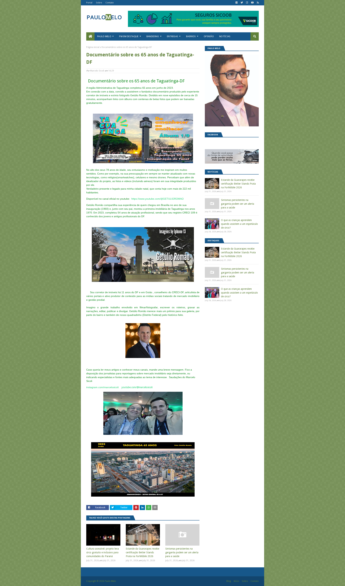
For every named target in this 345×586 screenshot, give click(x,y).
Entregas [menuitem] (172, 36)
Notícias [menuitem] (224, 36)
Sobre (99, 2)
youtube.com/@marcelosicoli (137, 387)
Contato (109, 2)
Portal (89, 2)
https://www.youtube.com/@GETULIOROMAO (157, 198)
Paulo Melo (110, 581)
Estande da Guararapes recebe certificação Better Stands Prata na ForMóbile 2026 (142, 552)
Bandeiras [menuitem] (152, 36)
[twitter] (242, 2)
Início (236, 581)
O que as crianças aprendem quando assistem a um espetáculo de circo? (239, 224)
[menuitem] (90, 36)
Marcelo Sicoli (97, 70)
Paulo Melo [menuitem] (104, 36)
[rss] (257, 2)
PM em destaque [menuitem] (128, 36)
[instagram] (247, 2)
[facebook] (236, 2)
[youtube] (252, 2)
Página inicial (92, 47)
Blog (228, 581)
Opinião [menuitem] (209, 36)
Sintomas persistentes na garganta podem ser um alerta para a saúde (181, 552)
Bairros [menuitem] (191, 36)
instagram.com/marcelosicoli (102, 387)
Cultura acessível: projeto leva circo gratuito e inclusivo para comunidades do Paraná (102, 552)
